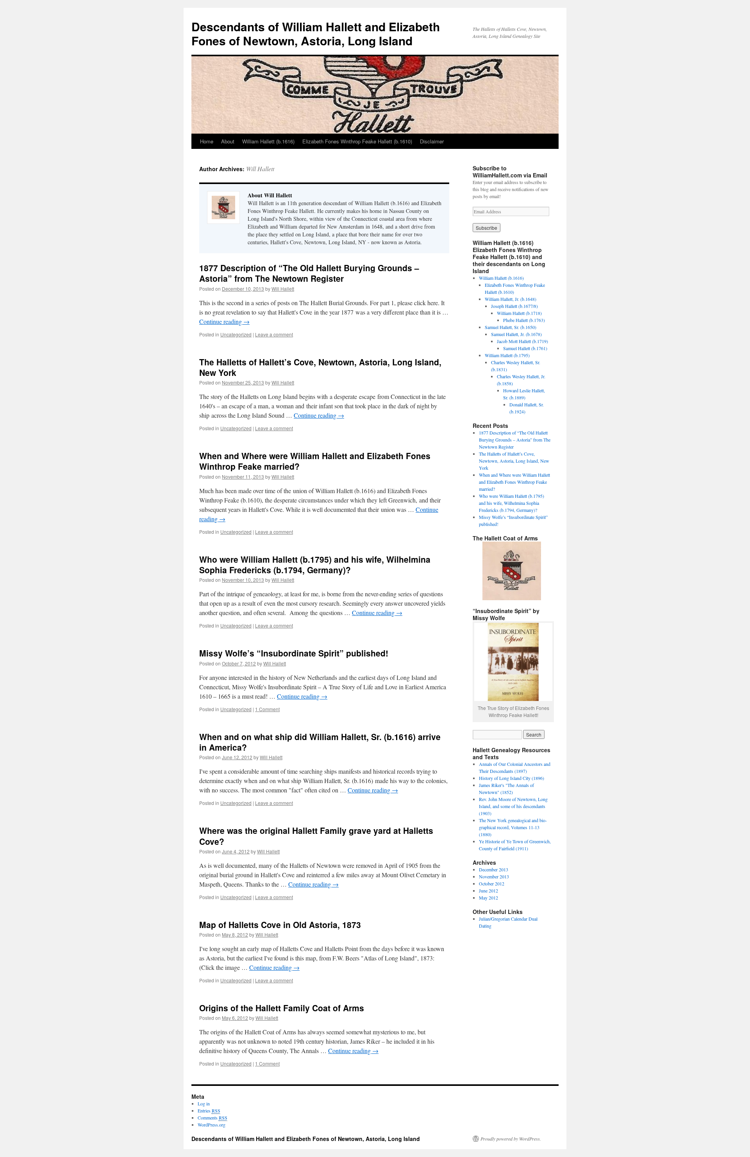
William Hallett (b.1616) (268, 141)
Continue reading (224, 321)
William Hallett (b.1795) (507, 355)
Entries (209, 1110)
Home (206, 141)
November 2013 (494, 876)
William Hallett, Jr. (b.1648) (510, 299)
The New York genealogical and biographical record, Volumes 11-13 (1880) (513, 827)
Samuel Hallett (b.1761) (525, 348)
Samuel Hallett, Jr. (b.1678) (516, 334)
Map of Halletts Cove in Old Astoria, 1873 (280, 924)
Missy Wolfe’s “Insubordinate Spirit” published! (293, 653)
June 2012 (488, 890)
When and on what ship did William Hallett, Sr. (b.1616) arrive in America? (320, 742)
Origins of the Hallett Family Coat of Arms (281, 1008)
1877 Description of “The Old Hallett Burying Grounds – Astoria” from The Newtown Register (309, 273)
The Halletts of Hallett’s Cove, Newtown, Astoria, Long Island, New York (320, 367)
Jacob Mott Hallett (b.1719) (522, 341)
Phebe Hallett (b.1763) (524, 320)
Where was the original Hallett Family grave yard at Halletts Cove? (316, 835)
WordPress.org (211, 1124)
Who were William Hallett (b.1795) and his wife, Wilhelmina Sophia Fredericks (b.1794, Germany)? (314, 564)
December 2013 (493, 869)
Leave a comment (274, 334)
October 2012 (491, 883)
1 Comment (267, 709)
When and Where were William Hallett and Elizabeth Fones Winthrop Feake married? (314, 461)
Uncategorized (236, 334)
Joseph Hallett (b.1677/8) (514, 306)
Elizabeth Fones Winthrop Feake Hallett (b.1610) (357, 141)
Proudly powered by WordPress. (510, 1139)
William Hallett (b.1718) (519, 313)
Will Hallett (260, 169)
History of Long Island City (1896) (511, 778)
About (227, 141)
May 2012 (488, 897)
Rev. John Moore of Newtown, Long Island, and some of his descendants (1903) (513, 806)
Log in (204, 1103)
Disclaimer (432, 141)
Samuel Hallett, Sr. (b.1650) (510, 327)
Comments (212, 1117)
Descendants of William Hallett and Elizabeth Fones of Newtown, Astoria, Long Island (315, 33)
